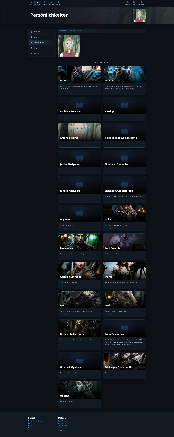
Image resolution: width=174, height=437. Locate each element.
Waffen (60, 423)
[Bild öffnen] (139, 15)
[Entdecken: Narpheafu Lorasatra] (79, 343)
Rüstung (61, 430)
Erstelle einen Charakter (36, 421)
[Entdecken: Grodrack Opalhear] (79, 376)
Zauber (60, 428)
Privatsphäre (32, 428)
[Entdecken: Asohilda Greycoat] (79, 118)
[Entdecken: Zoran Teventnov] (124, 347)
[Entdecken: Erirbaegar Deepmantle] (124, 376)
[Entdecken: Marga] (124, 286)
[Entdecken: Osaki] (124, 314)
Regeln (30, 425)
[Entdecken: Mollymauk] (79, 257)
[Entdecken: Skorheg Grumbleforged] (124, 200)
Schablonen (62, 421)
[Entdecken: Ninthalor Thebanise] (124, 171)
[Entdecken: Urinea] (124, 92)
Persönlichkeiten (76, 31)
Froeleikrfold (64, 31)
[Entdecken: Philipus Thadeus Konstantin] (124, 144)
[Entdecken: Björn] (79, 314)
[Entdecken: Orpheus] (79, 228)
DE (134, 4)
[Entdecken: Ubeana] (79, 405)
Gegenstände (62, 425)
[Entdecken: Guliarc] (124, 228)
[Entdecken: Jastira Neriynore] (79, 171)
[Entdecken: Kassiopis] (124, 118)
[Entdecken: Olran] (79, 92)
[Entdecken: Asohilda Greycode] (79, 286)
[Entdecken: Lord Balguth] (124, 257)
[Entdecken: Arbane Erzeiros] (79, 144)
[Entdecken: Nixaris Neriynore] (79, 197)
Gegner (30, 423)
